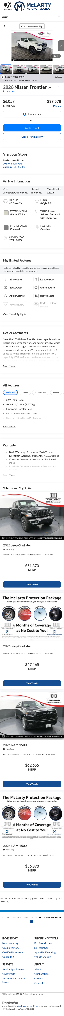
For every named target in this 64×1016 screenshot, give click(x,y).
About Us (39, 969)
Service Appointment (13, 969)
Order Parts (8, 973)
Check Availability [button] (32, 136)
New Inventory (10, 943)
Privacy (37, 1006)
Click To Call (32, 128)
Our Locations (42, 973)
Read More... (9, 366)
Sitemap (30, 1006)
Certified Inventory (12, 952)
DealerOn (22, 1006)
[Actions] (58, 87)
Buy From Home (43, 943)
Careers (38, 978)
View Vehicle (32, 584)
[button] (4, 26)
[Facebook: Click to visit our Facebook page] (31, 922)
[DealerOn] (10, 1002)
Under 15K (8, 956)
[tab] (10, 392)
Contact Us (40, 983)
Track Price (34, 114)
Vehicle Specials (42, 956)
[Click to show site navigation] (59, 17)
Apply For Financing (45, 952)
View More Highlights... (15, 314)
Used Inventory (10, 947)
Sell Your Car (41, 947)
